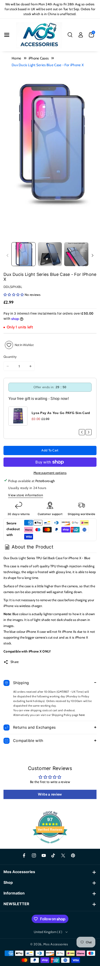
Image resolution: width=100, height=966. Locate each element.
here (82, 715)
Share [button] (14, 662)
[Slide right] (93, 255)
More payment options (50, 473)
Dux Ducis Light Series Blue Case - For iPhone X (48, 65)
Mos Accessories (55, 944)
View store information (25, 495)
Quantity (10, 357)
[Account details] (81, 35)
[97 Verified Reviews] (50, 846)
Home (16, 58)
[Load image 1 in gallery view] (23, 254)
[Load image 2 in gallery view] (50, 254)
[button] (7, 35)
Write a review (50, 794)
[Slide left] (7, 255)
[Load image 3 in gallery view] (76, 254)
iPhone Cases (39, 58)
